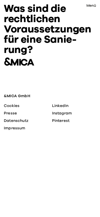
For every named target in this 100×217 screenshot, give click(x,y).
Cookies (11, 105)
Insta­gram (62, 113)
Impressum (14, 128)
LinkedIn (60, 105)
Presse (10, 113)
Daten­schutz (16, 120)
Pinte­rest (61, 120)
